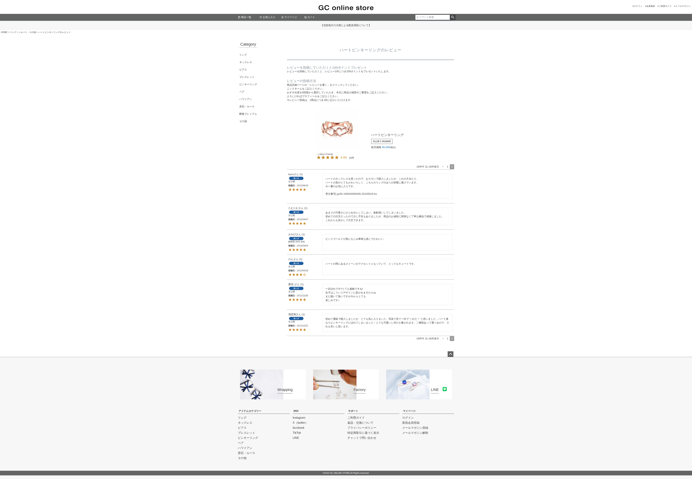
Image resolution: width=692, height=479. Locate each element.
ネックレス (245, 62)
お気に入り (269, 17)
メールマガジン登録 (415, 427)
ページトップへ (450, 354)
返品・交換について (360, 422)
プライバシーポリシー (361, 427)
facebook (298, 427)
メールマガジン (683, 6)
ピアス (243, 69)
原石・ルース (246, 106)
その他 (243, 121)
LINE (296, 437)
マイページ (290, 17)
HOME (4, 32)
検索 (452, 17)
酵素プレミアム (248, 113)
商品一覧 (246, 17)
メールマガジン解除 (415, 432)
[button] (442, 166)
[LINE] (419, 397)
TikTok (297, 432)
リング (13, 32)
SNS (295, 410)
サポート (353, 410)
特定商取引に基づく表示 (363, 432)
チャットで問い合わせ (361, 437)
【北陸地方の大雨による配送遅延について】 (346, 25)
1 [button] (447, 166)
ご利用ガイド (665, 6)
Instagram (299, 417)
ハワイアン (245, 99)
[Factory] (346, 397)
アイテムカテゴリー (250, 410)
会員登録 (650, 6)
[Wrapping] (273, 397)
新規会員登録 (411, 422)
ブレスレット (246, 76)
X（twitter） (300, 422)
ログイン (638, 6)
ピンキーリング (248, 84)
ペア (241, 91)
